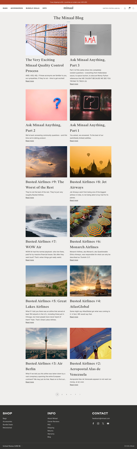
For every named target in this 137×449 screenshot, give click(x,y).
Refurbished (7, 428)
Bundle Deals (32, 8)
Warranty (51, 434)
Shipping (51, 428)
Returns (50, 431)
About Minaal (53, 418)
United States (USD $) (111, 8)
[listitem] (68, 2)
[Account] (125, 8)
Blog (49, 437)
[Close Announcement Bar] (135, 2)
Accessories (17, 8)
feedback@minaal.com (101, 418)
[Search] (133, 8)
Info (44, 8)
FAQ (49, 425)
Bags (5, 8)
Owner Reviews (53, 421)
